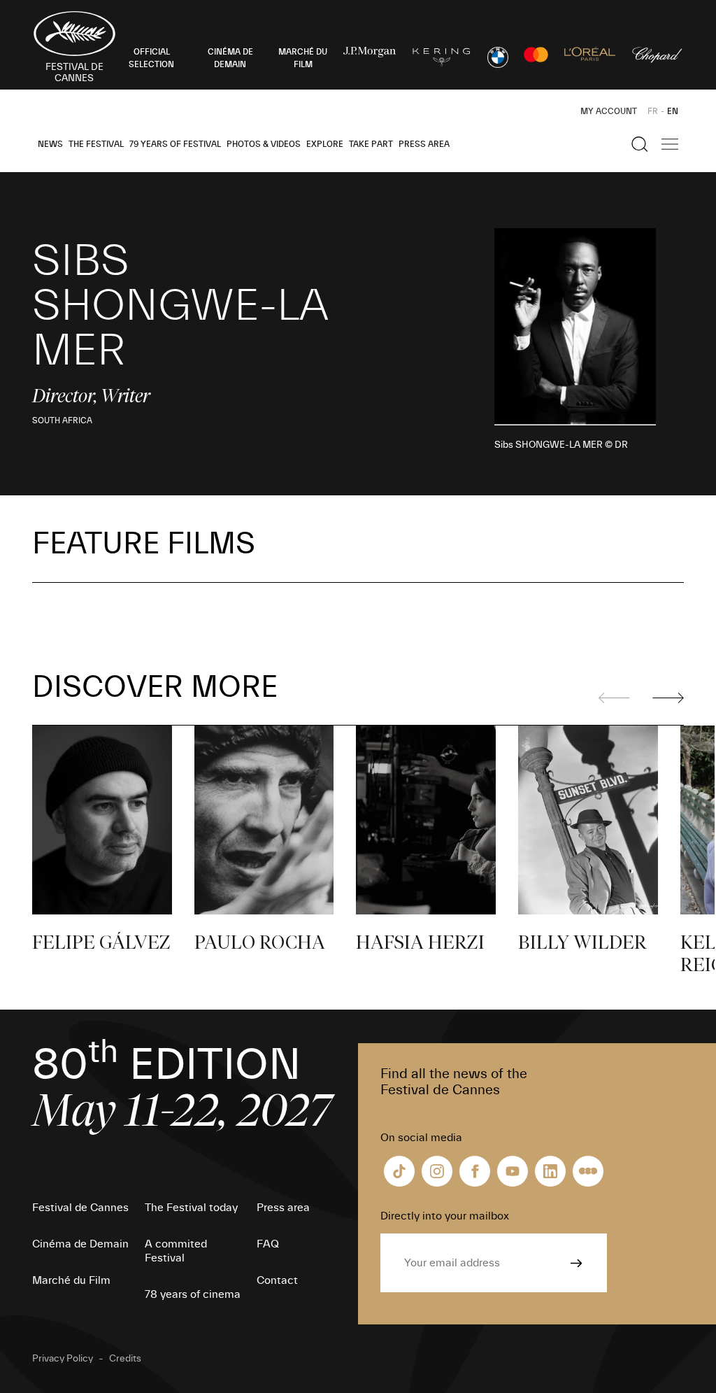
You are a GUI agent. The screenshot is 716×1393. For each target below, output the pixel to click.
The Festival (96, 144)
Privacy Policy (62, 1358)
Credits (125, 1358)
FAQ (268, 1244)
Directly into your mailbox (444, 1216)
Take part (371, 144)
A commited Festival (176, 1251)
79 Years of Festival (175, 144)
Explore (324, 144)
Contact (277, 1280)
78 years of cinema (193, 1294)
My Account (608, 111)
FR (652, 111)
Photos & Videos (264, 144)
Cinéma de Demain (80, 1244)
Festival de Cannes (80, 1207)
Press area (424, 144)
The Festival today (191, 1207)
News (50, 144)
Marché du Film (71, 1280)
